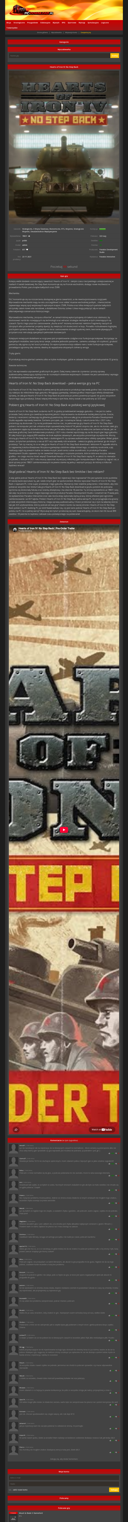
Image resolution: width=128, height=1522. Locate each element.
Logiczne (105, 22)
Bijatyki (56, 22)
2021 (30, 256)
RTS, (63, 229)
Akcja (8, 22)
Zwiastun (64, 521)
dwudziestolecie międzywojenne (43, 231)
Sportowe (72, 22)
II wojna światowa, (41, 229)
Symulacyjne (93, 22)
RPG (63, 22)
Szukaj (115, 55)
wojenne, (70, 229)
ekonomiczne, (55, 229)
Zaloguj (114, 1490)
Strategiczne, (27, 229)
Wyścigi (82, 22)
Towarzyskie (11, 28)
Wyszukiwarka (56, 32)
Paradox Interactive (107, 256)
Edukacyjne (45, 22)
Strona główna (42, 32)
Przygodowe (32, 22)
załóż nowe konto (20, 1490)
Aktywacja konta (71, 32)
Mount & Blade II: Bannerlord (31, 1513)
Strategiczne (19, 22)
